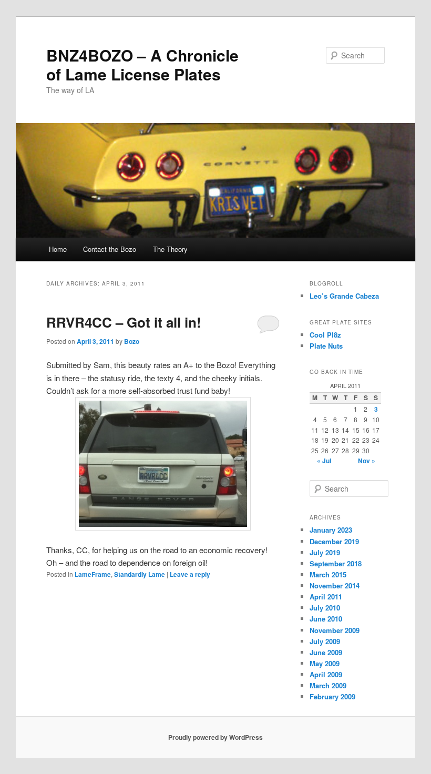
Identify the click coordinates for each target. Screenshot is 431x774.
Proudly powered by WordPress (215, 737)
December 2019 (334, 541)
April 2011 (326, 597)
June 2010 (326, 619)
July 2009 (325, 641)
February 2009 (332, 696)
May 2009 (325, 663)
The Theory (170, 249)
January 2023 (331, 530)
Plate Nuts (326, 346)
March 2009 (328, 685)
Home (58, 249)
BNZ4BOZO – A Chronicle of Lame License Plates (142, 64)
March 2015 (328, 574)
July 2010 (325, 608)
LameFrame (93, 574)
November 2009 (335, 630)
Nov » (366, 460)
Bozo (131, 341)
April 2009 (326, 674)
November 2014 (335, 585)
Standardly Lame (139, 574)
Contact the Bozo (109, 249)
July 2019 (325, 552)
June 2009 (326, 652)
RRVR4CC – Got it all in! (123, 322)
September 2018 (336, 563)
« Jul (324, 460)
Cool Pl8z (325, 335)
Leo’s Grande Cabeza (344, 296)
